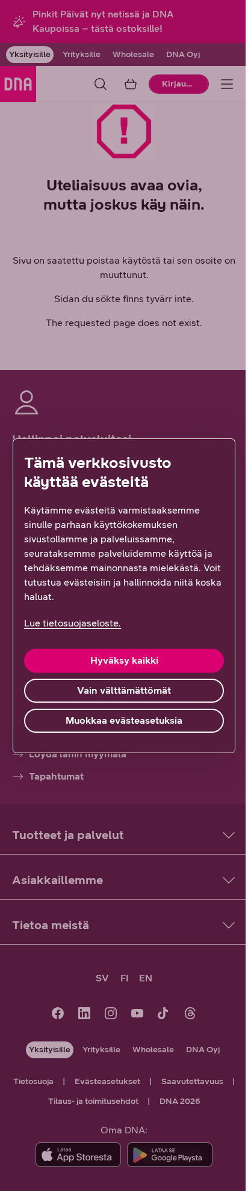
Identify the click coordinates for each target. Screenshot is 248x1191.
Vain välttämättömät (124, 690)
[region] (124, 596)
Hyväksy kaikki (124, 660)
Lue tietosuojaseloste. (72, 623)
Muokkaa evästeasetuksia (124, 720)
